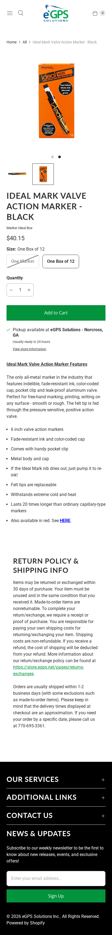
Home (12, 42)
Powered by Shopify (26, 922)
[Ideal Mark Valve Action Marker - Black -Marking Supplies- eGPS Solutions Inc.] (56, 101)
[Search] (20, 13)
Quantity (15, 277)
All (25, 42)
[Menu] (9, 13)
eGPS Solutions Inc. (41, 916)
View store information (29, 349)
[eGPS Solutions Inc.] (56, 13)
